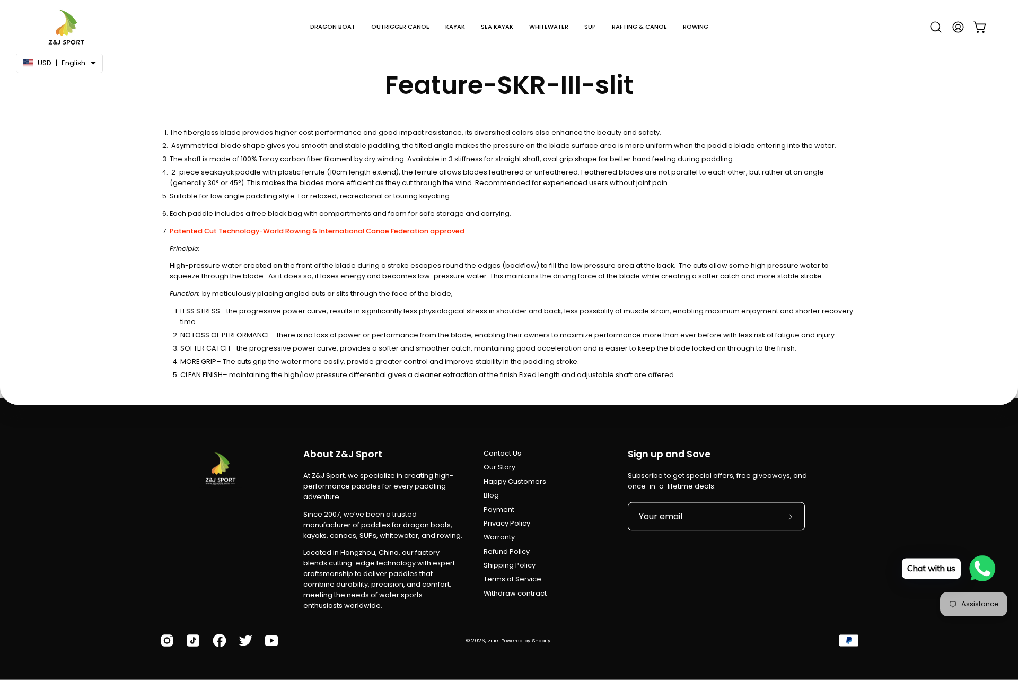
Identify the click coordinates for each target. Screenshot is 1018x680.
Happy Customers (515, 481)
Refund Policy (507, 551)
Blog (491, 495)
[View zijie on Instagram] (165, 640)
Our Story (499, 467)
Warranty (499, 537)
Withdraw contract (515, 593)
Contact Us (502, 453)
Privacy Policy (507, 523)
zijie (493, 640)
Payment (499, 508)
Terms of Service (512, 578)
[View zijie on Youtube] (270, 640)
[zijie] (66, 27)
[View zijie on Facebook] (218, 640)
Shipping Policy (510, 565)
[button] (332, 27)
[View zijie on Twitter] (244, 640)
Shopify (541, 640)
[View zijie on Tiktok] (191, 640)
